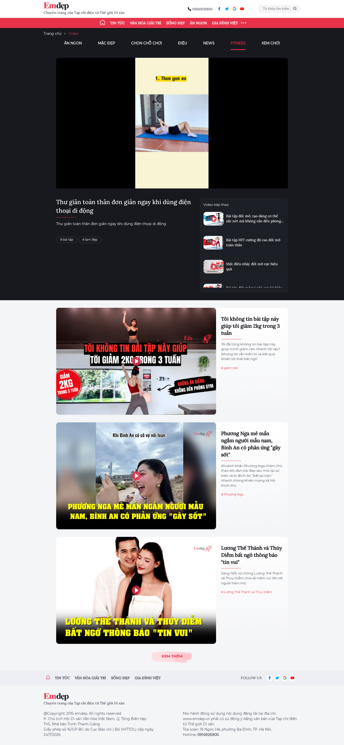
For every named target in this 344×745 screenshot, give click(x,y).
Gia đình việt (148, 678)
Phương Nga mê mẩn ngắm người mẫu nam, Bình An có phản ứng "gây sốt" (251, 444)
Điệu (182, 43)
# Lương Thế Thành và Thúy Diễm (246, 592)
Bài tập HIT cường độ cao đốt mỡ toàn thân (253, 242)
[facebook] (219, 9)
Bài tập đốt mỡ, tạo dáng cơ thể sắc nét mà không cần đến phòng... (254, 218)
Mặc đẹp (106, 43)
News (209, 43)
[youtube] (242, 9)
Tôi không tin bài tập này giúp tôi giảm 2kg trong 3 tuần (250, 326)
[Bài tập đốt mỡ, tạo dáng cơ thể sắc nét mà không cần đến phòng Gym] (213, 219)
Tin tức (117, 23)
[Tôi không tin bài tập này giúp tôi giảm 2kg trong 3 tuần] (136, 361)
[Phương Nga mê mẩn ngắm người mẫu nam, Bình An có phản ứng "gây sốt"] (136, 475)
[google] (234, 9)
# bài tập (66, 239)
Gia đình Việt (225, 23)
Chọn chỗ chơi (146, 43)
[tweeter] (227, 9)
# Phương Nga (232, 494)
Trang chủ (52, 33)
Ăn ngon (198, 23)
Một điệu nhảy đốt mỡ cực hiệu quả (252, 266)
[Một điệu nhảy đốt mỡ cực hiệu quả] (213, 266)
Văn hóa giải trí (145, 23)
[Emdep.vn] (57, 6)
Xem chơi (271, 43)
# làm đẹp (89, 239)
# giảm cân (229, 368)
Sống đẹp (175, 23)
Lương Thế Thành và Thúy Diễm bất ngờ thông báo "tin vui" (251, 555)
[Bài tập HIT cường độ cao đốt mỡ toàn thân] (213, 243)
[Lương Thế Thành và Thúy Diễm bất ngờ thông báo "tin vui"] (136, 590)
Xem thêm (172, 656)
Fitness (238, 43)
